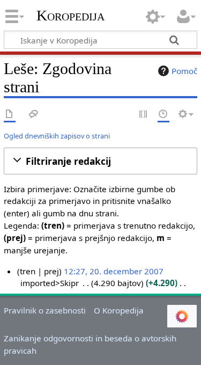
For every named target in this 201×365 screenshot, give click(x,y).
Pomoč (184, 70)
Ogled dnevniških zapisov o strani (57, 136)
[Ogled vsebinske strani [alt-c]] (10, 114)
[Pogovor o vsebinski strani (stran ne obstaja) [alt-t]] (34, 114)
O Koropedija (119, 310)
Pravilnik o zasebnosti (45, 310)
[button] (100, 161)
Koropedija (70, 15)
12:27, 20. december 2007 (113, 271)
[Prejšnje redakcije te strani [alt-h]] (163, 114)
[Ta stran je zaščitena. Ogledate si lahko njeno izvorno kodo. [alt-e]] (144, 114)
